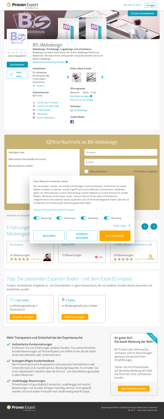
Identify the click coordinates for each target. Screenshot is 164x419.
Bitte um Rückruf (98, 171)
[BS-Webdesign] (17, 39)
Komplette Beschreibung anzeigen (49, 61)
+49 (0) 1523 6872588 (48, 106)
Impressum (39, 209)
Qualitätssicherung (127, 407)
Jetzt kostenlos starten (133, 388)
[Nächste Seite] (153, 226)
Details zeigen (119, 225)
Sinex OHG (68, 244)
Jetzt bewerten (17, 64)
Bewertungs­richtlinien (110, 407)
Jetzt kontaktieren (144, 13)
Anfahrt (40, 85)
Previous (68, 77)
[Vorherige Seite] (144, 226)
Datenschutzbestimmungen (61, 209)
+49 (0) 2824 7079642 (48, 102)
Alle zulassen (115, 236)
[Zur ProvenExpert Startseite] (22, 6)
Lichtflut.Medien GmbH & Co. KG (132, 244)
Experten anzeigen (23, 317)
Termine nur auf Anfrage (81, 99)
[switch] (59, 218)
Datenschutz (142, 407)
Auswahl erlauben (82, 235)
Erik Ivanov (16, 244)
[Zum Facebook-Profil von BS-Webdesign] (72, 123)
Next (102, 77)
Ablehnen (49, 236)
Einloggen (151, 5)
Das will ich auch (132, 5)
